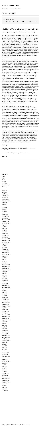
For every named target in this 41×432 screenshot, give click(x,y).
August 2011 (5, 363)
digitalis (23, 21)
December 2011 (6, 356)
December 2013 (6, 314)
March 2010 (5, 390)
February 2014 (5, 311)
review (35, 21)
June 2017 (4, 259)
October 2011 (5, 359)
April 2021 (4, 207)
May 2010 (4, 389)
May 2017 (4, 261)
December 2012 (6, 335)
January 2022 (5, 197)
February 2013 (5, 332)
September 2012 (6, 340)
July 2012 (4, 344)
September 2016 (6, 270)
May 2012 (4, 347)
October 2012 (5, 339)
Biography (5, 8)
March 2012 (5, 351)
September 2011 (6, 361)
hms (27, 21)
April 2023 (4, 192)
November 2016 (6, 266)
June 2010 (4, 387)
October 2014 (5, 304)
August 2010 (5, 384)
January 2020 (5, 218)
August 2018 (5, 244)
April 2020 (4, 213)
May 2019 (4, 230)
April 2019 (4, 232)
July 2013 (4, 323)
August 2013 (5, 321)
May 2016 (4, 276)
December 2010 (6, 377)
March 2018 (5, 249)
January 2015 (5, 301)
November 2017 (6, 252)
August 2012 (5, 342)
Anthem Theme (14, 424)
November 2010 (6, 378)
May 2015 (4, 294)
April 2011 (4, 370)
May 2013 (4, 327)
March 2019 (5, 233)
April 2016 (4, 278)
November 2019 (6, 220)
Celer (10, 21)
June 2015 (4, 292)
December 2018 (6, 238)
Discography (13, 8)
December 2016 (6, 264)
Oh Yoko (4, 180)
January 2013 (5, 333)
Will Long (4, 186)
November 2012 (6, 337)
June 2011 (4, 366)
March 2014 (5, 309)
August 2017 (5, 256)
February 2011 (5, 373)
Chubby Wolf (16, 21)
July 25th (4, 156)
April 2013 (4, 328)
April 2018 (4, 247)
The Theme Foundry (24, 424)
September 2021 (6, 201)
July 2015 (4, 290)
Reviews (4, 181)
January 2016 (5, 283)
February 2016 (5, 282)
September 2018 (6, 242)
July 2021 (4, 204)
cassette (5, 21)
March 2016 (5, 280)
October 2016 (5, 268)
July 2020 (4, 209)
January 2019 (5, 237)
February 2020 (5, 216)
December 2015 (6, 285)
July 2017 (4, 257)
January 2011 (5, 375)
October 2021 (5, 199)
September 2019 (6, 223)
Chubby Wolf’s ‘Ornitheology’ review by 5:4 (20, 29)
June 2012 (4, 346)
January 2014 (5, 313)
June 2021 (4, 206)
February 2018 (5, 251)
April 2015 (4, 295)
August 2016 (5, 271)
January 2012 (5, 354)
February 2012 (5, 352)
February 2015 (5, 299)
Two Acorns (5, 183)
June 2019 (4, 228)
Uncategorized (5, 185)
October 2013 (5, 318)
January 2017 (5, 263)
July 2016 (4, 273)
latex (30, 21)
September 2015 (6, 289)
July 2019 (4, 226)
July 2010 (4, 385)
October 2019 (5, 221)
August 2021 (5, 202)
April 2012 (4, 349)
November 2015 (6, 287)
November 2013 (6, 316)
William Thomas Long (10, 5)
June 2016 (4, 275)
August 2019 (5, 225)
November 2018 (6, 240)
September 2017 (6, 254)
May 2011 (4, 368)
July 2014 (4, 308)
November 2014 (6, 302)
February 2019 (5, 235)
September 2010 (6, 382)
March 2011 (5, 371)
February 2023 (5, 195)
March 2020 (5, 214)
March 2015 (5, 297)
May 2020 (4, 211)
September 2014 (6, 306)
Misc (3, 178)
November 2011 (6, 358)
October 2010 (5, 380)
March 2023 (5, 194)
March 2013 (5, 330)
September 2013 (6, 320)
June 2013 (4, 325)
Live (19, 8)
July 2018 (4, 245)
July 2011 (4, 365)
